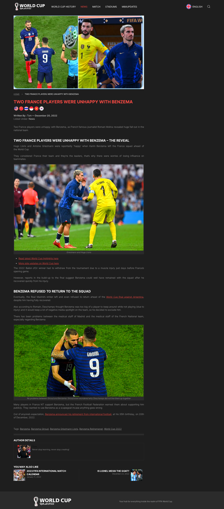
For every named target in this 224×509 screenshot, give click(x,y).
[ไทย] (26, 108)
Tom (29, 115)
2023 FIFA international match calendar (46, 473)
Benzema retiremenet (91, 428)
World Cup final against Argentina (124, 296)
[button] (194, 6)
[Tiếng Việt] (36, 108)
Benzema (25, 428)
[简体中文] (21, 108)
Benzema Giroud (40, 428)
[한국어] (41, 108)
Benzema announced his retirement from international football (78, 414)
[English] (16, 108)
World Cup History (63, 6)
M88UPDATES (129, 6)
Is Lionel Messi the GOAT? (113, 471)
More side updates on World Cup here (39, 263)
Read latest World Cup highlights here (38, 258)
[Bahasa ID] (31, 108)
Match (96, 6)
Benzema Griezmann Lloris (64, 428)
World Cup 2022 (113, 428)
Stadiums (111, 6)
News (84, 6)
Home (17, 94)
